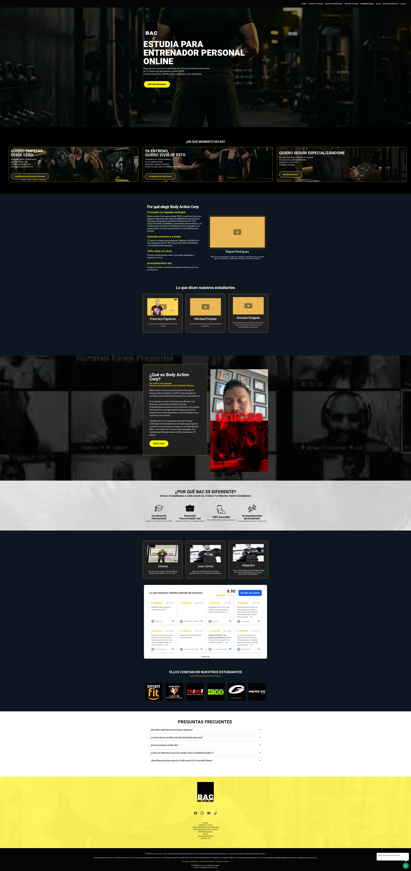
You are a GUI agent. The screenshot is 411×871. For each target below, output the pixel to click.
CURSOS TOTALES (316, 4)
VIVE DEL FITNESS (351, 4)
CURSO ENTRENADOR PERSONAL (205, 827)
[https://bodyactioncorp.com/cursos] (205, 792)
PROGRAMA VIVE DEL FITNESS (205, 829)
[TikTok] (215, 813)
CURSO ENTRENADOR (333, 4)
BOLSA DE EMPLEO (390, 4)
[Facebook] (195, 813)
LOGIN (402, 4)
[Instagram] (202, 813)
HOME (304, 4)
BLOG (378, 4)
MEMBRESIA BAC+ (367, 4)
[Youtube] (209, 813)
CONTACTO (205, 838)
